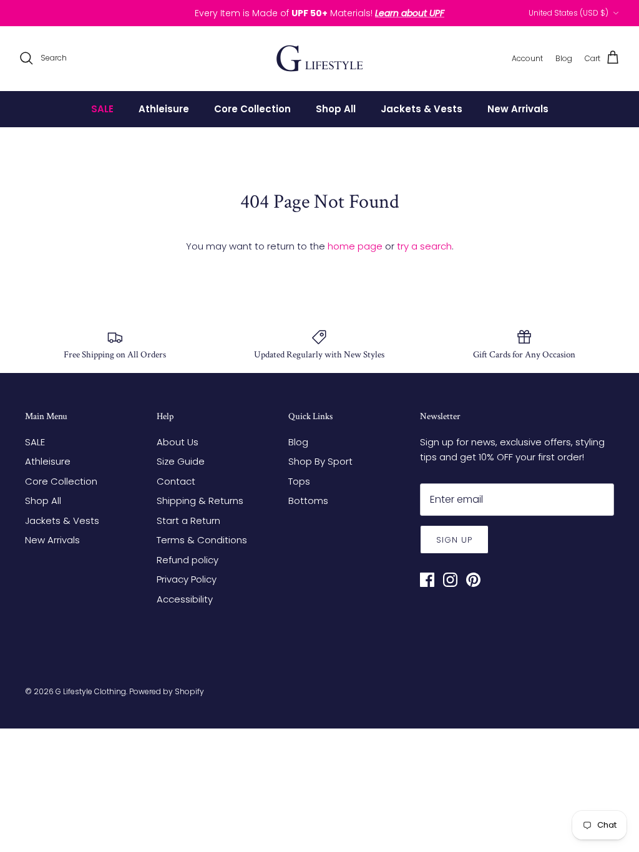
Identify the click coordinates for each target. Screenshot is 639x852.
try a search (424, 246)
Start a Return (188, 520)
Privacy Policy (187, 579)
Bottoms (308, 500)
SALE (102, 108)
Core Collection (252, 108)
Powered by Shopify (166, 691)
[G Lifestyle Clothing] (319, 58)
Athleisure (164, 108)
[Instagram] (450, 580)
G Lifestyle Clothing (91, 691)
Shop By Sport (320, 461)
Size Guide (181, 461)
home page (355, 246)
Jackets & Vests (421, 108)
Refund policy (187, 559)
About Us (177, 441)
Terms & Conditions (202, 539)
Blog (298, 441)
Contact (176, 481)
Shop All (336, 108)
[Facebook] (427, 580)
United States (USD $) (568, 12)
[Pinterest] (473, 580)
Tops (299, 481)
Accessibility (185, 599)
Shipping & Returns (200, 500)
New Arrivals (518, 108)
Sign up (454, 540)
